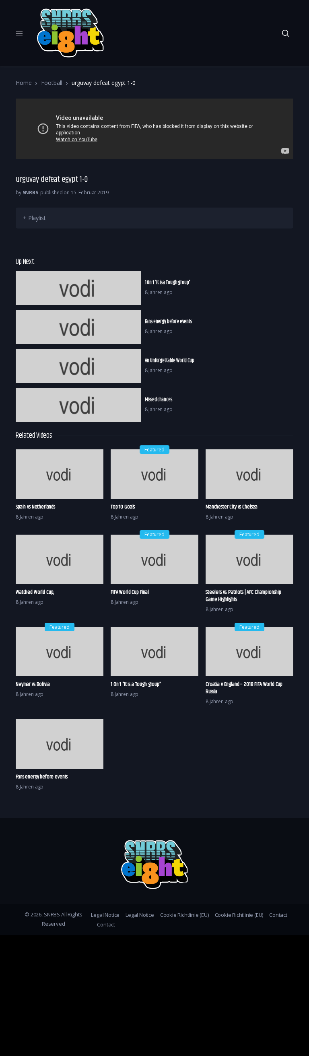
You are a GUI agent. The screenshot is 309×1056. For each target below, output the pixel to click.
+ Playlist (34, 218)
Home (23, 82)
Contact (278, 914)
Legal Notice (105, 914)
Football (51, 82)
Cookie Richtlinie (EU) (184, 914)
